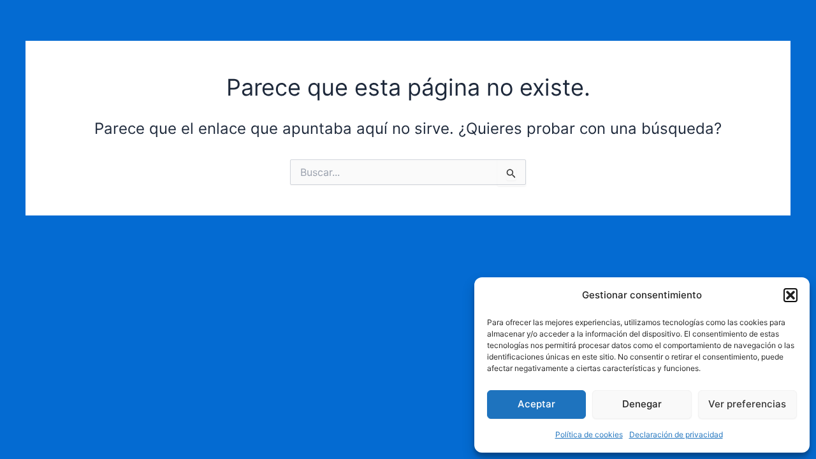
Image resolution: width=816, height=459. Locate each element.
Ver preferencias (747, 404)
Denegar (642, 404)
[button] (790, 295)
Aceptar (536, 404)
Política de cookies (589, 434)
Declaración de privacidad (676, 434)
